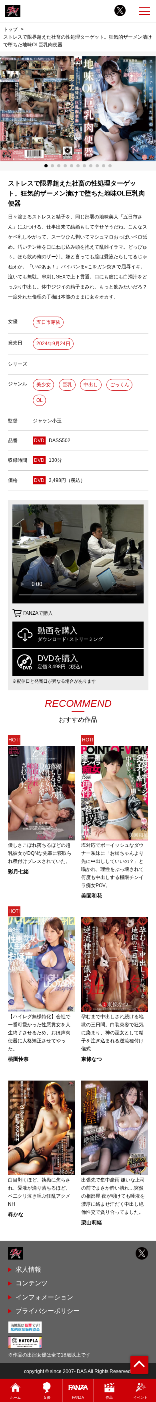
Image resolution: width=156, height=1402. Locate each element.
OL (39, 400)
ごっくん (119, 384)
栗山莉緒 (91, 1222)
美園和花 (91, 895)
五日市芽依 (48, 322)
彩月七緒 (18, 871)
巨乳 (67, 384)
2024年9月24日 (53, 343)
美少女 (43, 384)
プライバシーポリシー (48, 1310)
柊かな (16, 1214)
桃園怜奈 (18, 1059)
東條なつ (91, 1059)
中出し (91, 384)
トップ (10, 29)
